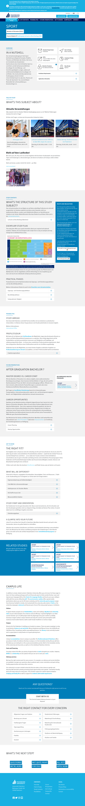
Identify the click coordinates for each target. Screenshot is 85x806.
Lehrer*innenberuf (22, 419)
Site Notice (62, 784)
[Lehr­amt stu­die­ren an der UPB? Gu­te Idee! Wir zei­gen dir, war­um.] (42, 128)
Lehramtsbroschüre (13, 216)
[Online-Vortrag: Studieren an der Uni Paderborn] (67, 128)
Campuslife (68, 20)
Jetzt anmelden (10, 166)
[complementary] (42, 31)
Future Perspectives (46, 20)
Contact (75, 20)
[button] (74, 13)
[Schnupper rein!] (17, 128)
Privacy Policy (62, 787)
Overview (36, 784)
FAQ (61, 254)
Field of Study (38, 787)
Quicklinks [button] (68, 13)
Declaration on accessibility (66, 789)
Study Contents (23, 20)
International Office (55, 8)
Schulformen (30, 465)
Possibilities (34, 20)
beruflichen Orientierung (21, 390)
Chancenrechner (39, 419)
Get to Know (59, 20)
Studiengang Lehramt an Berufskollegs (29, 36)
